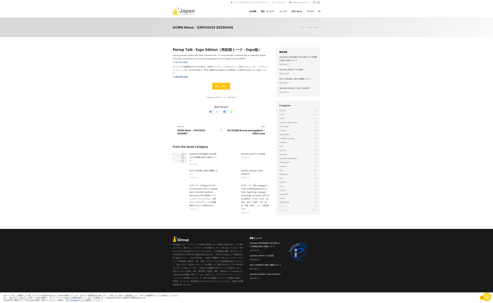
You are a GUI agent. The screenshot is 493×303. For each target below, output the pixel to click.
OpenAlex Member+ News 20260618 (252, 172)
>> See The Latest (180, 62)
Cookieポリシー (78, 300)
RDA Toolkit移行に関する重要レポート (203, 172)
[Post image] (180, 158)
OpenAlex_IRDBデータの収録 (253, 154)
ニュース (223, 97)
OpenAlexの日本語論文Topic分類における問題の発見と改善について (202, 157)
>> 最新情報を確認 (180, 76)
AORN (217, 97)
